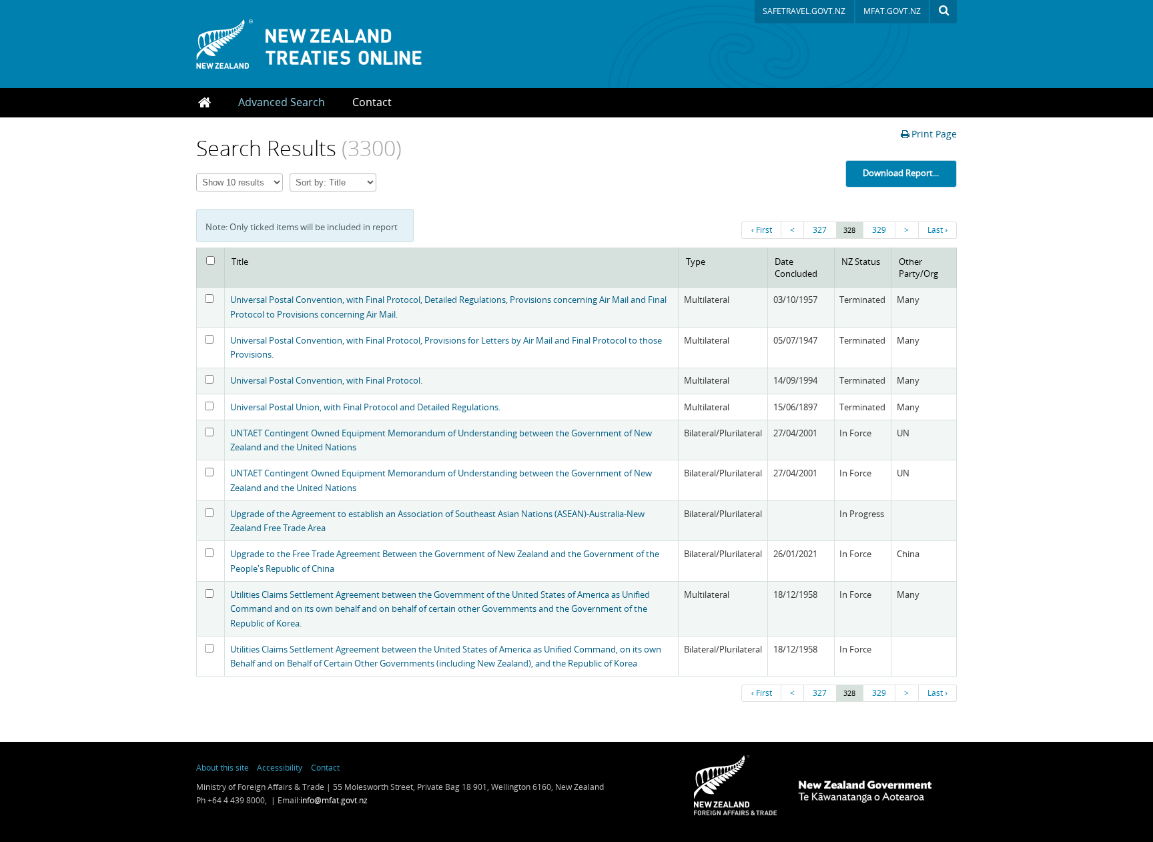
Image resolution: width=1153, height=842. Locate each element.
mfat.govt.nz (892, 11)
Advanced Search (281, 102)
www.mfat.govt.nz (735, 785)
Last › (937, 230)
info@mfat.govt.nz (334, 800)
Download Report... (901, 173)
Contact (372, 102)
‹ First (761, 230)
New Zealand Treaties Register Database (325, 44)
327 (820, 230)
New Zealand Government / (864, 791)
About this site (222, 767)
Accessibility (279, 767)
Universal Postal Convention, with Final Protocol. (326, 380)
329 (879, 230)
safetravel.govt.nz (804, 11)
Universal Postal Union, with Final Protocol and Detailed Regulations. (365, 407)
